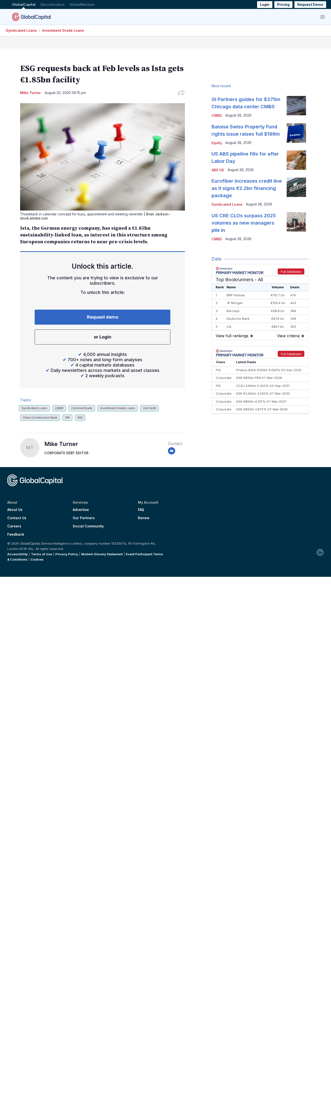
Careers (14, 526)
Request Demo (310, 4)
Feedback (15, 534)
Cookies (37, 559)
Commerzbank (81, 408)
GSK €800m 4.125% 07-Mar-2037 (261, 401)
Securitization (52, 4)
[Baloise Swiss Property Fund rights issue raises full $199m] (296, 133)
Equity (217, 143)
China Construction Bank (40, 417)
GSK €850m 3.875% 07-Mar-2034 (262, 409)
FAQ (141, 509)
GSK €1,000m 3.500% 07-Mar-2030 (263, 393)
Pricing (283, 4)
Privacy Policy (66, 554)
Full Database (291, 272)
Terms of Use (41, 554)
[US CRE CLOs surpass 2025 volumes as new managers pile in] (296, 222)
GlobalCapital (24, 4)
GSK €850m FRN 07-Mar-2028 (259, 378)
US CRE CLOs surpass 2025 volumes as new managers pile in (244, 223)
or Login (102, 336)
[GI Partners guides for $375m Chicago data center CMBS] (296, 105)
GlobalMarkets (82, 4)
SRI (67, 417)
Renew (144, 518)
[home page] (31, 17)
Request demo (102, 317)
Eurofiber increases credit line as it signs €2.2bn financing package (247, 188)
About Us (15, 509)
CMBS (217, 115)
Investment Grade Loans (63, 30)
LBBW (59, 408)
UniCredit (149, 408)
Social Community (88, 526)
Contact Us (16, 518)
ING (80, 417)
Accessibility (17, 554)
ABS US (218, 170)
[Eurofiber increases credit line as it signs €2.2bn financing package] (296, 187)
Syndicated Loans (21, 30)
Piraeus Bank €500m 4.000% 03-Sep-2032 (268, 370)
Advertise (81, 509)
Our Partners (84, 518)
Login (264, 4)
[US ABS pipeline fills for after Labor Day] (296, 160)
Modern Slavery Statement (102, 554)
